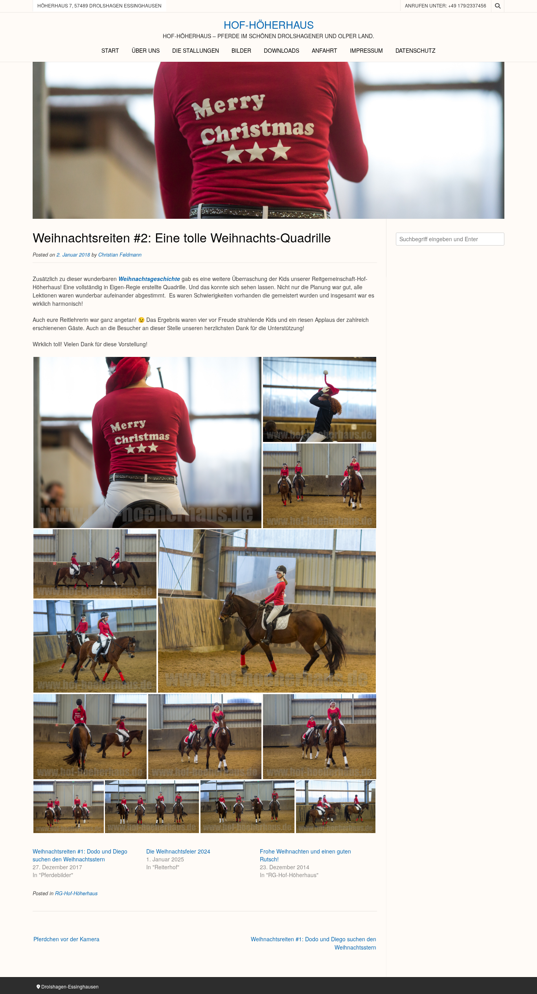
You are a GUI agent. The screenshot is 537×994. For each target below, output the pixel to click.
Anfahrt (324, 50)
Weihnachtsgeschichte (149, 279)
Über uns (146, 50)
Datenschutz (415, 50)
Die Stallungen (195, 50)
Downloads (281, 50)
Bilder (241, 50)
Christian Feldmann (120, 254)
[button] (147, 442)
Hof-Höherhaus (269, 24)
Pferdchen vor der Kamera (66, 939)
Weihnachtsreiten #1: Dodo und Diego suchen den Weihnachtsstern (80, 855)
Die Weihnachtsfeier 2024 (178, 851)
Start (110, 50)
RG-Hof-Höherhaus (76, 893)
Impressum (366, 50)
